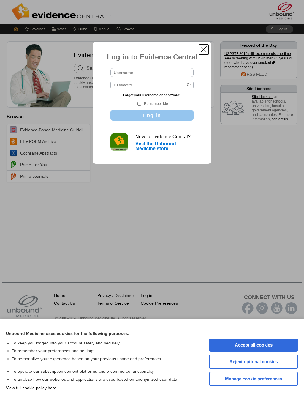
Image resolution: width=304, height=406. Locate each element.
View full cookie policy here (31, 387)
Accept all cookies (254, 344)
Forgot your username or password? (152, 95)
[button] (203, 50)
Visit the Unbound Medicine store (155, 146)
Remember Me (156, 104)
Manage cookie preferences (253, 378)
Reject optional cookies (253, 361)
